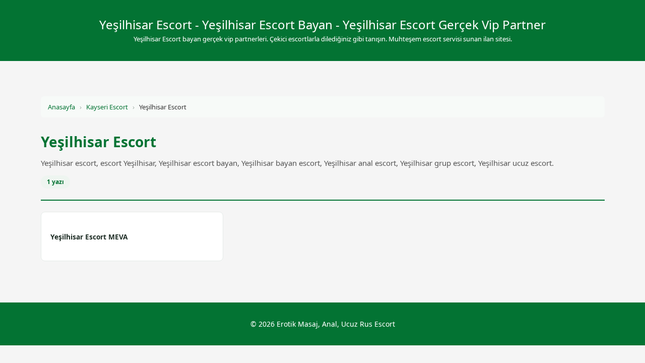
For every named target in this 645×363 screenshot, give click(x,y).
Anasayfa (61, 106)
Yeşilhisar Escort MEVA (88, 236)
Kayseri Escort (107, 106)
